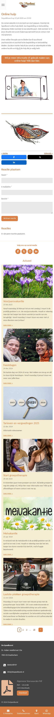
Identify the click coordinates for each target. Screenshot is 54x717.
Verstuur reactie (9, 218)
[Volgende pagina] (40, 630)
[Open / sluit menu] (3, 5)
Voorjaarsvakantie (13, 301)
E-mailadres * (6, 187)
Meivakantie (10, 533)
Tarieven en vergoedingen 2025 (21, 423)
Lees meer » (8, 325)
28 (34, 630)
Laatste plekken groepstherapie (21, 594)
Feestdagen (9, 365)
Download (23, 693)
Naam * (4, 175)
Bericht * (4, 199)
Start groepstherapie (15, 475)
